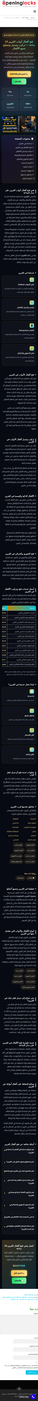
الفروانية (16, 818)
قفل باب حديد (30, 861)
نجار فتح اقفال (14, 1299)
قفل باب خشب (30, 856)
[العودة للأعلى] (19, 1389)
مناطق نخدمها (26, 174)
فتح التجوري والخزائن (24, 159)
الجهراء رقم (32, 822)
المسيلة (33, 818)
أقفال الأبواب (30, 845)
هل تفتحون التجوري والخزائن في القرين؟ (21, 1206)
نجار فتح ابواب (23, 1299)
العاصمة (15, 827)
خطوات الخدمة (26, 170)
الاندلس (16, 839)
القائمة (34, 11)
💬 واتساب (19, 81)
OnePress (13, 1394)
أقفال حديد (30, 850)
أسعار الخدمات (26, 163)
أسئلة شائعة (27, 178)
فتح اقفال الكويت (6, 1297)
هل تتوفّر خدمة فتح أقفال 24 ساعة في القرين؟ (19, 1151)
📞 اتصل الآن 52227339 (19, 74)
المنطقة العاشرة (13, 831)
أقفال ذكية (18, 976)
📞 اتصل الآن (19, 1273)
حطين (34, 831)
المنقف (33, 835)
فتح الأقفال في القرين (23, 147)
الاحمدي (15, 822)
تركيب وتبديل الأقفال (24, 151)
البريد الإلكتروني (33, 1346)
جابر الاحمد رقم (13, 835)
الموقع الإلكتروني (33, 1354)
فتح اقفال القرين (16, 1297)
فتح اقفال (20, 878)
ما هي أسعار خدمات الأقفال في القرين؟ (19, 1216)
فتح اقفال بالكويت (28, 1295)
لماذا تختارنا (27, 166)
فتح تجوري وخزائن (16, 861)
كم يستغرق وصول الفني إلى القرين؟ (20, 1161)
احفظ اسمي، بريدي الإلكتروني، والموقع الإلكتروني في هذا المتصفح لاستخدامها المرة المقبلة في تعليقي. (21, 1366)
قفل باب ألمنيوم (16, 856)
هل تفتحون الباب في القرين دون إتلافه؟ (19, 1170)
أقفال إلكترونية (17, 981)
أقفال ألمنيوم (19, 850)
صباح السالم (32, 839)
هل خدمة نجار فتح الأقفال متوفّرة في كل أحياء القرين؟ (20, 1227)
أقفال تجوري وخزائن (28, 987)
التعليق (35, 1313)
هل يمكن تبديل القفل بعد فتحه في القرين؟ (20, 1182)
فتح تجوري (30, 1299)
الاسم (36, 1338)
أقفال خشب (18, 845)
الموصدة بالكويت (30, 827)
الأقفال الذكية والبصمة (23, 155)
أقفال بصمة (30, 981)
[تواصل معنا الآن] (33, 1397)
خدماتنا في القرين (25, 143)
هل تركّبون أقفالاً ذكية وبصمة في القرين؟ (21, 1194)
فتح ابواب (30, 1297)
